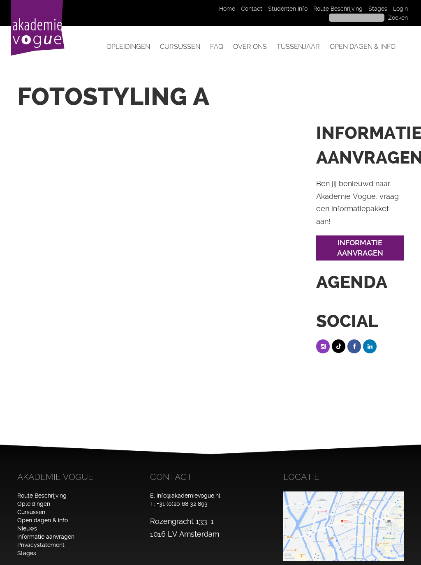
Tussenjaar (298, 47)
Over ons (250, 47)
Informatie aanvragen (45, 536)
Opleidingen (128, 47)
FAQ (216, 47)
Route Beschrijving (338, 8)
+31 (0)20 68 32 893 (182, 503)
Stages (377, 8)
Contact (251, 8)
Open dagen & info (363, 47)
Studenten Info (288, 8)
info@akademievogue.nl (188, 495)
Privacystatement (41, 545)
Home (227, 8)
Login (400, 8)
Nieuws (27, 528)
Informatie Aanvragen (360, 248)
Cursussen (180, 47)
